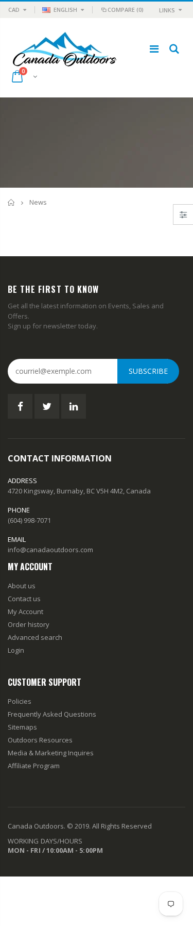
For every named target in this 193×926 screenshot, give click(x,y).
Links (167, 10)
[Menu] (154, 49)
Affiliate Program (34, 765)
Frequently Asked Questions (52, 714)
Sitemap (20, 727)
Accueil (11, 202)
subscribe (148, 371)
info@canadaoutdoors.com (50, 549)
